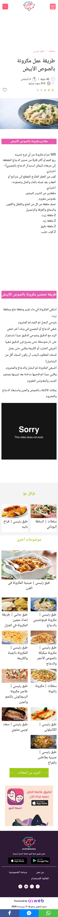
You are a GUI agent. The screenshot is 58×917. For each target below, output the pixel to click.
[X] (32, 886)
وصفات (51, 51)
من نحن (40, 872)
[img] (29, 787)
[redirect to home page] (29, 6)
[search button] (5, 6)
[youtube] (26, 886)
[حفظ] (5, 90)
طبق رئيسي (38, 51)
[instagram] (20, 886)
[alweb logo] (36, 901)
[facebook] (38, 886)
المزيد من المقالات (29, 773)
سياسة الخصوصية (18, 872)
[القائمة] (53, 6)
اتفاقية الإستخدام (40, 878)
